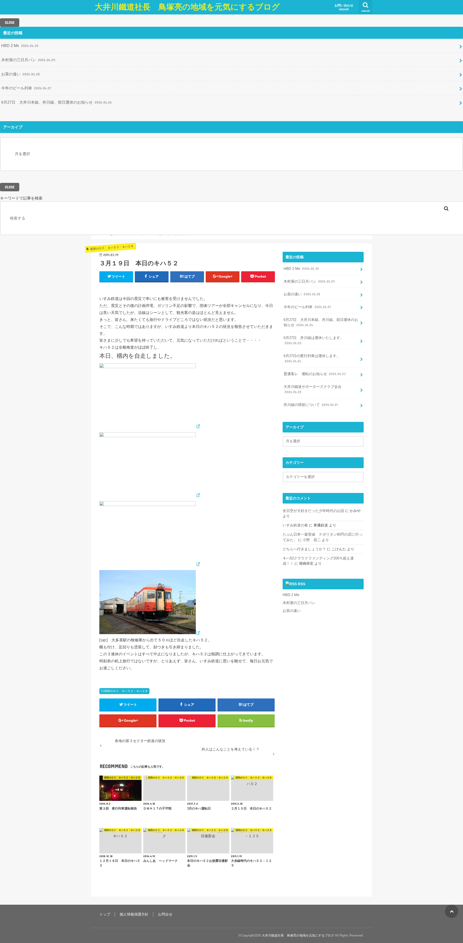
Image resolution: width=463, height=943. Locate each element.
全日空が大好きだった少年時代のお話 (313, 511)
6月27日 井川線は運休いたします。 (314, 340)
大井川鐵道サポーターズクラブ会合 (312, 389)
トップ (104, 914)
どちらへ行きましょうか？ (304, 549)
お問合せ (165, 914)
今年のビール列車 (26, 88)
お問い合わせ (343, 7)
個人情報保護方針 (134, 914)
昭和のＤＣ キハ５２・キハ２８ (126, 691)
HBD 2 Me (19, 45)
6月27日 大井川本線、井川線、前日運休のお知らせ (56, 102)
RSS (301, 584)
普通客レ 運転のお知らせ (315, 374)
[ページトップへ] (451, 911)
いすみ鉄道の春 (295, 525)
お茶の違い (20, 74)
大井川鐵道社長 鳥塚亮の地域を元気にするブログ (187, 6)
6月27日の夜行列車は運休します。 (312, 358)
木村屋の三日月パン (28, 60)
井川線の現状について (311, 405)
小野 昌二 (312, 540)
